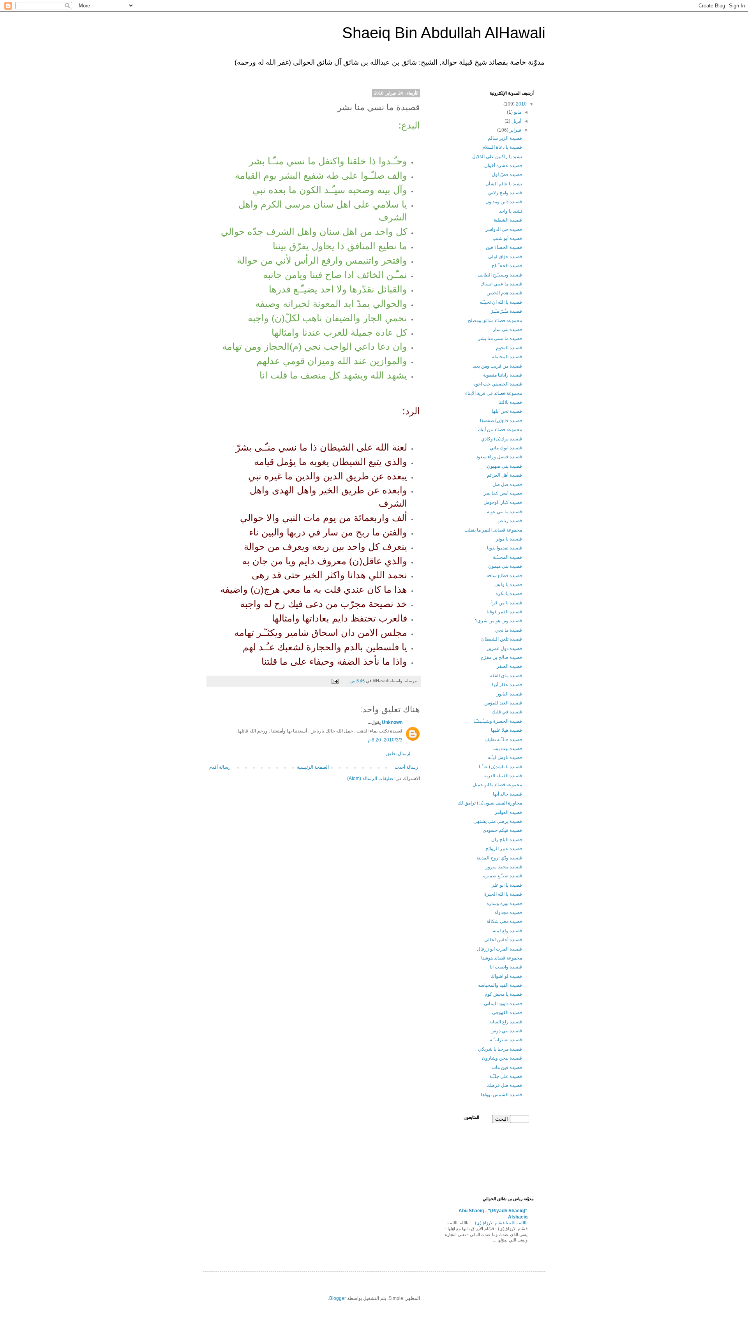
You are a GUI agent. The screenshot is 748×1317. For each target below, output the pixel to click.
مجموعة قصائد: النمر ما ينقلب (493, 530)
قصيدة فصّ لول (507, 174)
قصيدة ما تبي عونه (504, 511)
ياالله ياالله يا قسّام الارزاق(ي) (500, 1222)
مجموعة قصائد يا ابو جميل (497, 784)
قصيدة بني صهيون (504, 466)
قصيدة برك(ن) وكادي (501, 439)
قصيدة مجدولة (508, 912)
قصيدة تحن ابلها (507, 411)
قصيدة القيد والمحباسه (500, 985)
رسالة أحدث (406, 767)
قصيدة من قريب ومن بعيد (497, 366)
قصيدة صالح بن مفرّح (501, 657)
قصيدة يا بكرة (509, 593)
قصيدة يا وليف (508, 584)
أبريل (515, 121)
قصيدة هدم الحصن (504, 293)
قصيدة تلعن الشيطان (501, 639)
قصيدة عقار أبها (507, 684)
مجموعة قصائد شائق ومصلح (495, 320)
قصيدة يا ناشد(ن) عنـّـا (500, 766)
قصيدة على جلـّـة (505, 1076)
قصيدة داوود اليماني (503, 1003)
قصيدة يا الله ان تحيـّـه (501, 302)
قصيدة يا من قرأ (506, 603)
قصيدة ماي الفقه (506, 675)
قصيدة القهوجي (507, 1012)
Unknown (392, 722)
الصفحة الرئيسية (313, 767)
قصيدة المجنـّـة (507, 557)
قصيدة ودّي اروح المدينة (499, 858)
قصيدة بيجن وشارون (502, 1058)
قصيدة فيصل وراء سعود (499, 457)
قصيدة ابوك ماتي (506, 448)
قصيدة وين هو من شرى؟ (498, 620)
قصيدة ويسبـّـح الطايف (500, 275)
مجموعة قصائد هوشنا (501, 958)
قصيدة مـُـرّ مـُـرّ (506, 311)
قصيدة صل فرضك (504, 1085)
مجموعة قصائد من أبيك (500, 429)
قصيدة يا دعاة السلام (502, 147)
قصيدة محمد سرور (503, 867)
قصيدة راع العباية (505, 1022)
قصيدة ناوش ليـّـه (505, 757)
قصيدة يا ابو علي (506, 885)
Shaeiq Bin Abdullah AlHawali (443, 32)
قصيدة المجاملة (507, 356)
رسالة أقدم (220, 767)
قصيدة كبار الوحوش (502, 502)
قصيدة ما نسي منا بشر (500, 338)
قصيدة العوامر (508, 812)
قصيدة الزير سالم (505, 138)
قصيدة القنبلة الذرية (503, 775)
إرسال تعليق (398, 753)
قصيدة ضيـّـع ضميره (502, 876)
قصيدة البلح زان (506, 839)
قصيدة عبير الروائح (503, 848)
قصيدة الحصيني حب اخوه (497, 384)
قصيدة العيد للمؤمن (503, 703)
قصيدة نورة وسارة (504, 903)
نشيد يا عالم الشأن (503, 184)
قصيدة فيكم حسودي (502, 830)
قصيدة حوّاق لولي (505, 256)
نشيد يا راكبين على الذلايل (497, 156)
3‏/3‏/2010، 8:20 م (385, 740)
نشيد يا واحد (510, 211)
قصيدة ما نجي (508, 630)
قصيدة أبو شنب (507, 238)
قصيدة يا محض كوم (503, 994)
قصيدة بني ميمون (505, 566)
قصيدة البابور (509, 694)
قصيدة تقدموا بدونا (504, 548)
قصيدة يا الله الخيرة (503, 894)
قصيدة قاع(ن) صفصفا (501, 420)
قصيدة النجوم (509, 347)
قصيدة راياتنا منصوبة (502, 375)
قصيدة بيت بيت (507, 748)
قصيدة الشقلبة (508, 220)
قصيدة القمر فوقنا (504, 611)
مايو (517, 112)
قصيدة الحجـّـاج (507, 265)
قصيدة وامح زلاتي (505, 192)
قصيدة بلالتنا (510, 402)
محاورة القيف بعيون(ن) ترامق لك (490, 803)
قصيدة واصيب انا (506, 967)
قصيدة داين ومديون (503, 201)
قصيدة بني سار (507, 329)
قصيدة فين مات (507, 1067)
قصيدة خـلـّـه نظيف (503, 739)
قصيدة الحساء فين (504, 247)
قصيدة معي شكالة (504, 921)
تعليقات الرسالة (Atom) (370, 778)
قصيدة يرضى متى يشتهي (497, 821)
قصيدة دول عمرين (504, 648)
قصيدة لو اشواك (506, 976)
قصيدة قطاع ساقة (504, 575)
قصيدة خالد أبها (507, 794)
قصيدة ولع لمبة (507, 930)
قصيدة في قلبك (507, 712)
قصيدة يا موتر (509, 539)
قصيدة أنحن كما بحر (502, 493)
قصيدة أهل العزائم (504, 475)
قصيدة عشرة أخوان (503, 165)
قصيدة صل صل (507, 484)
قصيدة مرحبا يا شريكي (500, 1049)
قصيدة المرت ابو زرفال (499, 949)
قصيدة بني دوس (506, 1031)
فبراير (514, 130)
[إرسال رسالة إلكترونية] (335, 680)
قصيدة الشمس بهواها (501, 1094)
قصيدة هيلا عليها (506, 730)
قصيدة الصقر (509, 666)
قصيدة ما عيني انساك (501, 284)
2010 (521, 104)
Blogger (337, 1298)
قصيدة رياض (509, 520)
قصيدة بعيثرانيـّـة (506, 1039)
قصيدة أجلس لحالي (503, 939)
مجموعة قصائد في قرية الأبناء (493, 393)
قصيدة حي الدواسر (503, 229)
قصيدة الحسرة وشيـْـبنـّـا (497, 721)
